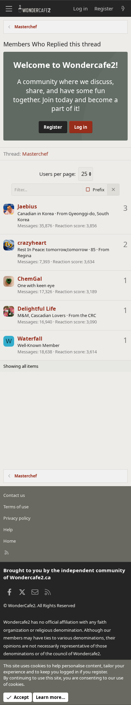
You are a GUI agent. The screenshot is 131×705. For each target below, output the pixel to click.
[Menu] (8, 8)
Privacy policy (17, 518)
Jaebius (27, 206)
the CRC (88, 315)
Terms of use (16, 507)
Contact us (14, 495)
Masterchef (35, 153)
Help (8, 529)
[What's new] (123, 8)
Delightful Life (36, 308)
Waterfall (29, 338)
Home (9, 541)
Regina (24, 255)
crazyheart (31, 242)
